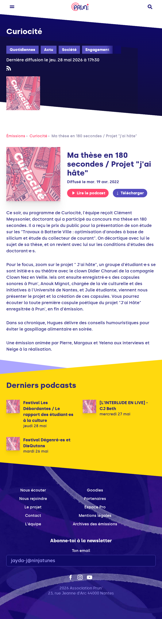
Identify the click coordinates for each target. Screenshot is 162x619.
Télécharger (132, 193)
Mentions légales (95, 515)
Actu (48, 49)
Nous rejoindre (33, 498)
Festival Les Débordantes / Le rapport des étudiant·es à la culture (48, 411)
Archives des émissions (95, 524)
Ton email (81, 550)
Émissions (15, 136)
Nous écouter (33, 490)
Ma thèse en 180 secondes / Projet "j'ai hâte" (94, 136)
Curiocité (38, 136)
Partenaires (95, 498)
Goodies (95, 490)
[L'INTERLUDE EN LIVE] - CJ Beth (124, 405)
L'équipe (33, 524)
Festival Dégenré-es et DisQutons (46, 442)
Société (69, 49)
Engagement (97, 49)
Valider (141, 561)
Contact (33, 515)
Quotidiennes (22, 49)
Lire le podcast (91, 193)
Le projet (33, 507)
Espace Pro (95, 507)
